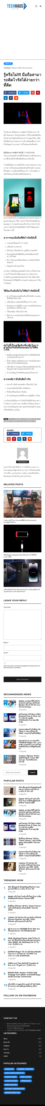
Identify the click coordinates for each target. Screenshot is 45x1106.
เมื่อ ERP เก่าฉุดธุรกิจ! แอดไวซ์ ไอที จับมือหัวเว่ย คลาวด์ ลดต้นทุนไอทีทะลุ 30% (24, 985)
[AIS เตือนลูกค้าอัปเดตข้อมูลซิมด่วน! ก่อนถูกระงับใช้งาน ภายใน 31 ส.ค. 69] (10, 790)
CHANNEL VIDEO (25, 1069)
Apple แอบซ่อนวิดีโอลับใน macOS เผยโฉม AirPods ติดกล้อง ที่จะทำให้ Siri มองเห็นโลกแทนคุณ (29, 704)
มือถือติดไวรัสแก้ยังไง (33, 419)
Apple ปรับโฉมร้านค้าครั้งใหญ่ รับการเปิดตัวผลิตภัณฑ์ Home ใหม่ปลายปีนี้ (29, 801)
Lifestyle (7, 1053)
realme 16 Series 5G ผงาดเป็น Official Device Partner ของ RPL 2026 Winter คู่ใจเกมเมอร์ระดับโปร (29, 867)
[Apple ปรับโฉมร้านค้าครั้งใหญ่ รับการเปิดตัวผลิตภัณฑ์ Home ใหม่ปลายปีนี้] (10, 802)
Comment (7, 607)
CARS (6, 1056)
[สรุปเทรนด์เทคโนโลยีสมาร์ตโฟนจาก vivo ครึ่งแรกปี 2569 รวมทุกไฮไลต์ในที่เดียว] (10, 732)
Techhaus (7, 68)
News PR (7, 1042)
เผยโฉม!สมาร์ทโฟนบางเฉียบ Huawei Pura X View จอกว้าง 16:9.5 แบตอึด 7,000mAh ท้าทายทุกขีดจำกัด (30, 718)
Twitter (25, 93)
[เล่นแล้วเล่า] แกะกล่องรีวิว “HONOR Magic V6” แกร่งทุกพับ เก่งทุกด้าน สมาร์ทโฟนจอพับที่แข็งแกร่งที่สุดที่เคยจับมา (30, 745)
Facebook (12, 93)
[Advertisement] (22, 35)
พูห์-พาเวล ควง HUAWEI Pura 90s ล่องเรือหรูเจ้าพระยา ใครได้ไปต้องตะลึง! (24, 930)
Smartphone (12, 1092)
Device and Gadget (14, 1073)
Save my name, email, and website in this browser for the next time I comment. (22, 666)
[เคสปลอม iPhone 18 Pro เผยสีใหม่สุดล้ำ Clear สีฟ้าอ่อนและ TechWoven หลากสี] (10, 759)
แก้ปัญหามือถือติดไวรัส (28, 421)
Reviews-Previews (14, 1089)
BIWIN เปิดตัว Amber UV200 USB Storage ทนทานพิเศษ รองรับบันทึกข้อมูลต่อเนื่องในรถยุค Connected (24, 975)
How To (8, 63)
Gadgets (6, 1046)
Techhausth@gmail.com (15, 1028)
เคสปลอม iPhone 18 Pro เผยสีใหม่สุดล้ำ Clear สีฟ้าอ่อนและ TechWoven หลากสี (29, 759)
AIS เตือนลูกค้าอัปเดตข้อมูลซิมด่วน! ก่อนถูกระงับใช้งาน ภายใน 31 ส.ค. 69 (30, 789)
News (5, 1039)
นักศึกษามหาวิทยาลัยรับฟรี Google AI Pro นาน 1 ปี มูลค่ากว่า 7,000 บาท (23, 964)
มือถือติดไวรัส (20, 419)
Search (32, 772)
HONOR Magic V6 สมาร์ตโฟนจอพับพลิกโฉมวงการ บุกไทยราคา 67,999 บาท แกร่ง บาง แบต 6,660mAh (24, 954)
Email (5, 653)
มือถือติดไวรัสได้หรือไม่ (11, 421)
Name (6, 642)
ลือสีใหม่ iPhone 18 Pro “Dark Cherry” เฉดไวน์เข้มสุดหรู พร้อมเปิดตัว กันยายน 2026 (30, 841)
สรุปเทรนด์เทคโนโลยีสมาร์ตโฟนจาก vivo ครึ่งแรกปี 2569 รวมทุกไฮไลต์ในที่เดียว (30, 731)
